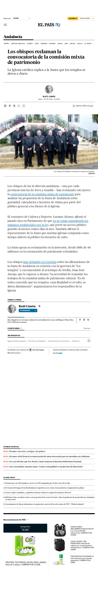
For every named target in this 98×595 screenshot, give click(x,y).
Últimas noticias (11, 447)
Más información (14, 353)
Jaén (66, 43)
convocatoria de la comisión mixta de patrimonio (42, 194)
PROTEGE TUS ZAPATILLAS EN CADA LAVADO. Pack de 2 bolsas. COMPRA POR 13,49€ (26, 563)
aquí (60, 353)
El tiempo (88, 43)
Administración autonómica (59, 341)
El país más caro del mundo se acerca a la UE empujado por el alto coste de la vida (37, 483)
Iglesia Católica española (17, 341)
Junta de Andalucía (18, 43)
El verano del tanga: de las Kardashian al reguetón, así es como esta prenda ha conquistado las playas (44, 488)
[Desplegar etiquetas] (89, 340)
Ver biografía (25, 310)
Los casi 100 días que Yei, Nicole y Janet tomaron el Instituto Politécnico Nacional (45, 461)
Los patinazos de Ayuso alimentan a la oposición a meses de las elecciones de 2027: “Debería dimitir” (44, 504)
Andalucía (12, 37)
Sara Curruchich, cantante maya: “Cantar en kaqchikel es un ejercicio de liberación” (46, 467)
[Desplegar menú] (5, 25)
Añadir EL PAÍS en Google (84, 106)
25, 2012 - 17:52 (52, 99)
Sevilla (80, 43)
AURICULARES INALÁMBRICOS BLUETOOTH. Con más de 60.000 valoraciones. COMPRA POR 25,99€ (82, 531)
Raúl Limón (49, 96)
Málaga (72, 43)
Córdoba (44, 43)
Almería (30, 43)
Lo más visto (9, 477)
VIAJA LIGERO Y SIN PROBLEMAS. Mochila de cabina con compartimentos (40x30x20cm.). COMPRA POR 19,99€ (82, 545)
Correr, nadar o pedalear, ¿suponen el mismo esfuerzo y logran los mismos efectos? (38, 492)
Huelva (60, 43)
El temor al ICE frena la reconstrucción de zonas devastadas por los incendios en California (49, 456)
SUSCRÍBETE (73, 18)
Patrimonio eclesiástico (37, 341)
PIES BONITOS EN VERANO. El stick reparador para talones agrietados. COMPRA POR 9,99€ (82, 559)
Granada (52, 43)
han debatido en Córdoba (39, 262)
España (6, 43)
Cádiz (37, 43)
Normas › (87, 328)
